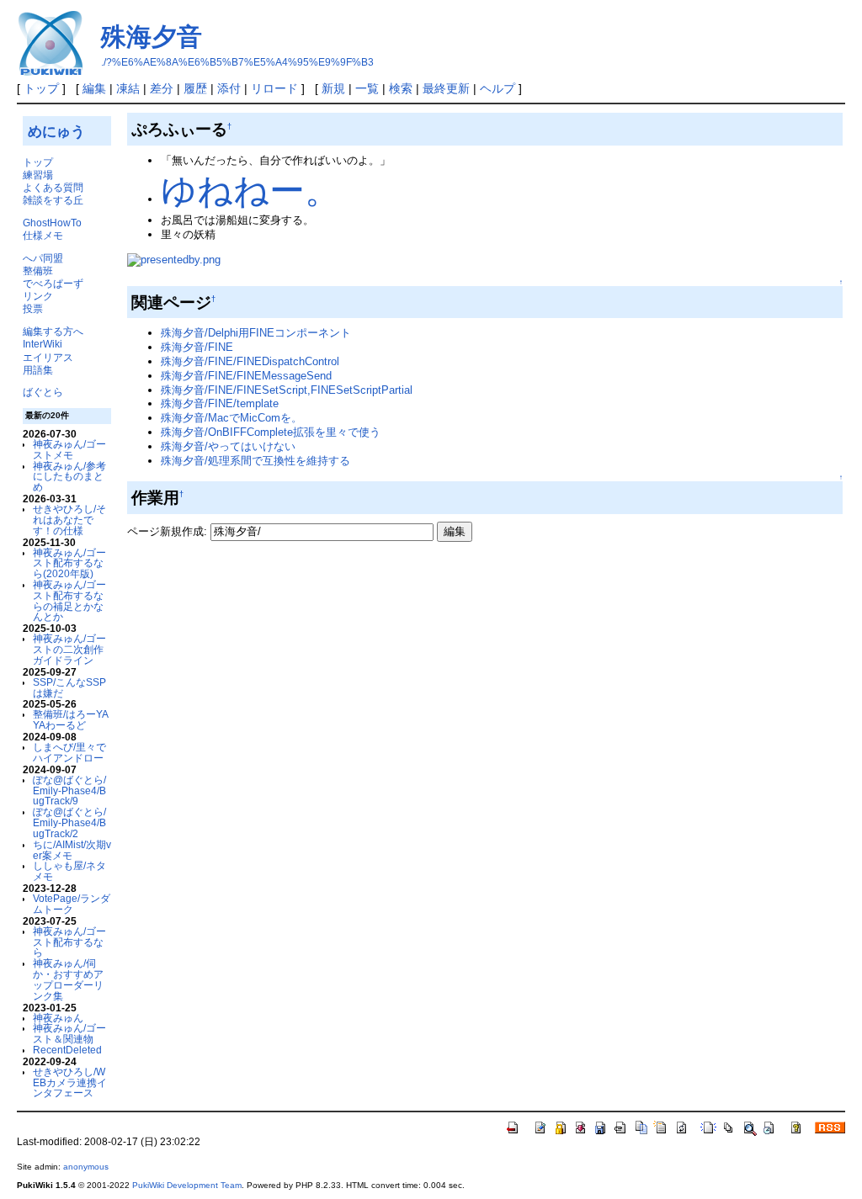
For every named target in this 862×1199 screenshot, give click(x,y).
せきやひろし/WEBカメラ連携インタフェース (70, 1082)
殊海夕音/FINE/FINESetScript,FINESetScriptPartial (286, 390)
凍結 (128, 88)
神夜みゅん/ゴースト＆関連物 (69, 1033)
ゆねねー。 (250, 190)
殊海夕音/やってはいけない (228, 446)
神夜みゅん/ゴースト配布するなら (69, 942)
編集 (94, 88)
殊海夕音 (151, 36)
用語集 (38, 369)
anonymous (86, 1166)
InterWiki (42, 343)
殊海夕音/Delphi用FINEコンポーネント (256, 332)
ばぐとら (43, 391)
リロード (274, 88)
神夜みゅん (58, 1017)
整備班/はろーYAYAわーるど (71, 719)
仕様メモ (43, 235)
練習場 (38, 174)
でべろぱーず (53, 283)
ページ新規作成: (167, 531)
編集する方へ (53, 331)
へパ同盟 (43, 257)
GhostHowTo (52, 222)
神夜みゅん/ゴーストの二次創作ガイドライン (69, 649)
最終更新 (446, 88)
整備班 (38, 270)
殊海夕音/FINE (197, 347)
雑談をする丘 (53, 199)
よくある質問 (53, 187)
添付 (229, 88)
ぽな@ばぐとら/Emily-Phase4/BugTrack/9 (69, 790)
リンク (38, 295)
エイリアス (48, 357)
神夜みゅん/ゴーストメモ (69, 449)
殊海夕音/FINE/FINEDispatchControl (250, 361)
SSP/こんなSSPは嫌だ (69, 687)
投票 (33, 308)
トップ (41, 88)
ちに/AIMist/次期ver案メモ (72, 850)
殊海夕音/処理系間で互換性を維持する (255, 460)
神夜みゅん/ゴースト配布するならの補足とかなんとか (69, 600)
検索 (400, 88)
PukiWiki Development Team (187, 1185)
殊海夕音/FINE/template (220, 403)
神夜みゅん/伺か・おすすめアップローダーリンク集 (68, 979)
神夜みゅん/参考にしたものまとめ (69, 476)
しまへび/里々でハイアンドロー (69, 752)
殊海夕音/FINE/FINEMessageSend (246, 375)
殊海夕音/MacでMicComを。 (231, 417)
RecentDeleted (67, 1049)
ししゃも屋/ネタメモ (69, 871)
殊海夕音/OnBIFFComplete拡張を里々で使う (270, 432)
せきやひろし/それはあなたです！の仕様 (69, 519)
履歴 (195, 88)
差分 (161, 88)
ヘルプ (497, 88)
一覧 (367, 88)
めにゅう (56, 131)
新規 (333, 88)
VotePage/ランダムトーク (71, 904)
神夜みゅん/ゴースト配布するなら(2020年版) (69, 563)
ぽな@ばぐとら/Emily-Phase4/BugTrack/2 (69, 822)
